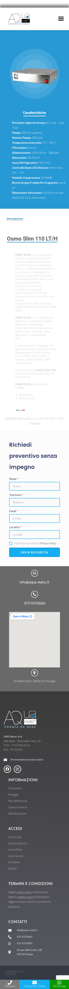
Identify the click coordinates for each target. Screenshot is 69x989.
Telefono (15, 495)
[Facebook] (7, 769)
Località (14, 527)
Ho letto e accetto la (35, 543)
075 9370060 (34, 603)
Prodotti (15, 219)
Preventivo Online (34, 986)
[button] (61, 18)
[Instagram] (17, 769)
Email (13, 511)
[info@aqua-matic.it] (34, 573)
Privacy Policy (48, 543)
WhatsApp (59, 986)
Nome (13, 478)
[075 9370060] (34, 594)
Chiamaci (9, 986)
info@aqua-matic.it (34, 582)
